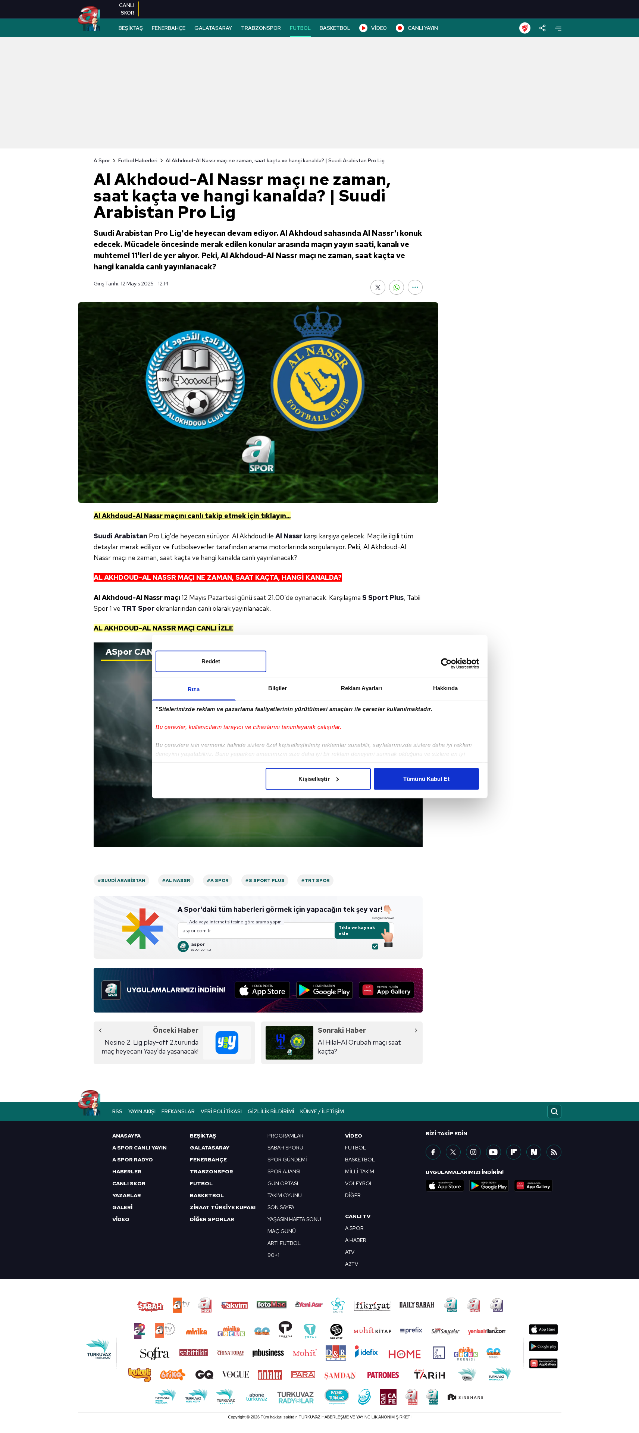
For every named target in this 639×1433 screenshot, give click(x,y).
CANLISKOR (126, 9)
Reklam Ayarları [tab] (361, 688)
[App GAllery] (386, 990)
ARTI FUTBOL (284, 1243)
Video (353, 1135)
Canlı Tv (357, 1216)
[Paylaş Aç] (542, 28)
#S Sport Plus (265, 880)
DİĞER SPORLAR (212, 1219)
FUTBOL (300, 28)
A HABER (355, 1240)
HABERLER (126, 1171)
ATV (349, 1252)
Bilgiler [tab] (277, 688)
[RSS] (553, 1152)
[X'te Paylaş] (377, 287)
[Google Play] (324, 990)
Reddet (210, 661)
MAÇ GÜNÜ (281, 1231)
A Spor (102, 160)
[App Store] (262, 990)
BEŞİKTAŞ (131, 28)
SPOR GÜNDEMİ (287, 1159)
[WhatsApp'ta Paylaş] (396, 287)
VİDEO (379, 28)
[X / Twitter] (453, 1152)
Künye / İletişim (322, 1111)
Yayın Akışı (142, 1111)
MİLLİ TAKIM (359, 1171)
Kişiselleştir (313, 778)
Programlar (285, 1135)
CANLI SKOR (128, 1183)
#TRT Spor (315, 880)
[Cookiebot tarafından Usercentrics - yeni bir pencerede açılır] (446, 663)
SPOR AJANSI (283, 1171)
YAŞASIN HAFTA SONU (294, 1219)
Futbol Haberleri (137, 160)
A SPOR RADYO (132, 1159)
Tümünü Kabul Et (426, 778)
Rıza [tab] (193, 689)
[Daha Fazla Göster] (415, 287)
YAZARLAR (126, 1195)
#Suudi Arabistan (121, 880)
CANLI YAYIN (423, 28)
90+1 (273, 1255)
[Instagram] (473, 1152)
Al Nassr (288, 536)
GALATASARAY (213, 28)
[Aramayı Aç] (554, 1111)
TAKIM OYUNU (284, 1195)
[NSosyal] (533, 1152)
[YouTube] (493, 1152)
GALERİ (122, 1207)
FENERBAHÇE (168, 28)
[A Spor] (89, 18)
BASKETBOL (335, 28)
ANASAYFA (126, 1135)
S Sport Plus (383, 597)
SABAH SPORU (285, 1147)
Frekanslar (178, 1111)
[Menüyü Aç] (558, 28)
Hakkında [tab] (445, 688)
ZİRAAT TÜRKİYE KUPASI (223, 1207)
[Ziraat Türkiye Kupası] (524, 28)
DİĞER (353, 1195)
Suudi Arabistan (120, 536)
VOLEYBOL (359, 1183)
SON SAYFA (280, 1207)
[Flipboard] (513, 1152)
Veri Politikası (221, 1111)
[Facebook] (433, 1152)
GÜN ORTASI (282, 1183)
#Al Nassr (176, 880)
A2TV (351, 1264)
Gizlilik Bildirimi (271, 1111)
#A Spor (218, 880)
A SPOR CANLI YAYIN (139, 1147)
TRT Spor (138, 608)
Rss (117, 1111)
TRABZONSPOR (261, 28)
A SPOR (354, 1228)
